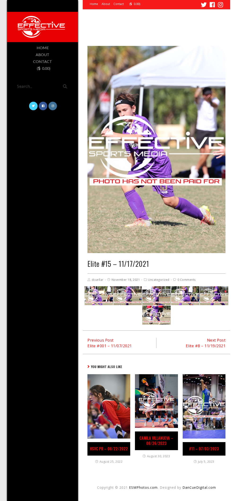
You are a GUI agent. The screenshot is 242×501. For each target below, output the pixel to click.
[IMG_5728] (185, 295)
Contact (118, 4)
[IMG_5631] (127, 295)
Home (94, 4)
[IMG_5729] (99, 295)
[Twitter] (203, 5)
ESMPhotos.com (143, 487)
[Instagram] (219, 5)
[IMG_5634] (156, 295)
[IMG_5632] (214, 295)
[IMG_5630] (156, 315)
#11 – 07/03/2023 (204, 448)
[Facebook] (212, 5)
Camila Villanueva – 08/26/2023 (156, 440)
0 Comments (186, 280)
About (106, 4)
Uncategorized (158, 280)
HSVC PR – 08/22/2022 (109, 448)
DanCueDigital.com (199, 487)
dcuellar (98, 280)
